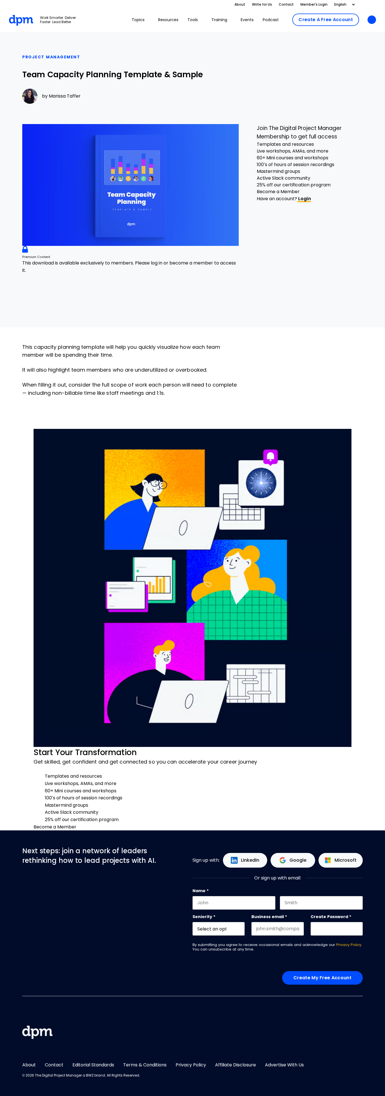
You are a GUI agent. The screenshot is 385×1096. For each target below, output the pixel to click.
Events (247, 19)
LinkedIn (250, 860)
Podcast (271, 19)
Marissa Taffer (65, 96)
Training (219, 19)
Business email (269, 916)
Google (297, 860)
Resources (168, 19)
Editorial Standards (93, 1064)
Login (304, 198)
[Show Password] (360, 929)
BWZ (90, 1075)
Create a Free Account (325, 19)
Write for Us (262, 4)
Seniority (204, 916)
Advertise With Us (284, 1064)
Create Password (331, 916)
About (239, 4)
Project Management (51, 57)
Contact (286, 4)
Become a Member (278, 191)
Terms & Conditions (145, 1064)
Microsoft (346, 860)
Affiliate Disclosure (235, 1064)
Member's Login (314, 4)
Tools (192, 19)
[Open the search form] (372, 20)
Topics (138, 19)
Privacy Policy (348, 945)
